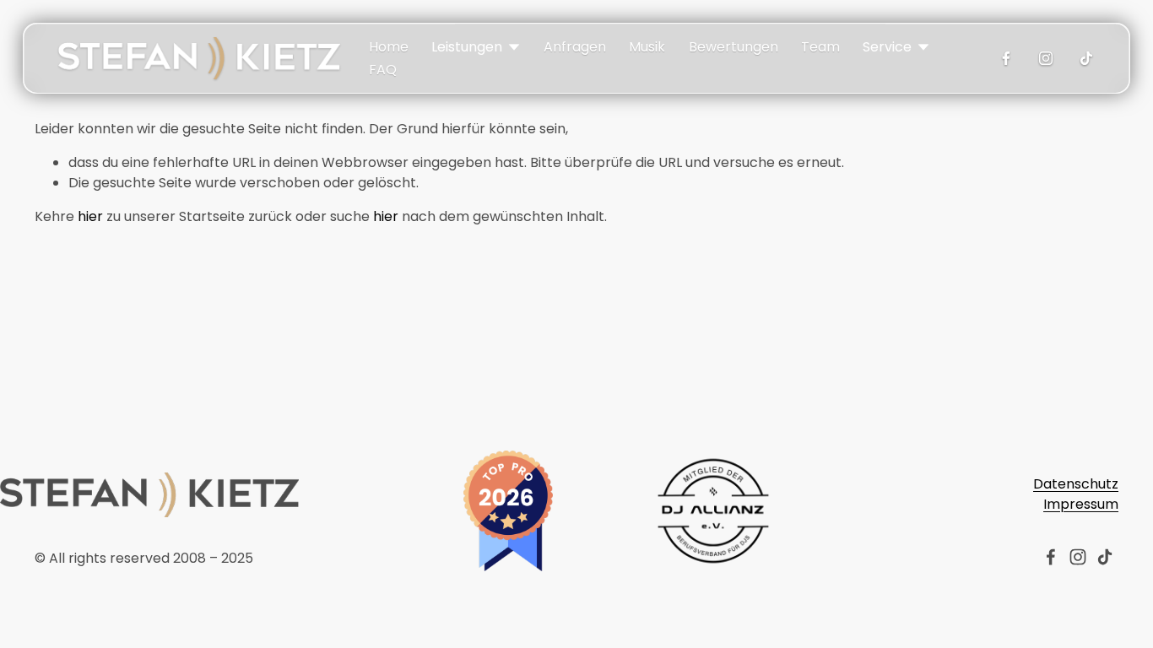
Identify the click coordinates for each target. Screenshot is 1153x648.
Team (820, 47)
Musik (647, 47)
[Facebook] (1006, 58)
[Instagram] (1045, 58)
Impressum (1080, 504)
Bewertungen (733, 47)
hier (90, 216)
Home (389, 47)
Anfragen (575, 47)
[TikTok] (1086, 58)
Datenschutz (1075, 484)
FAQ (383, 69)
